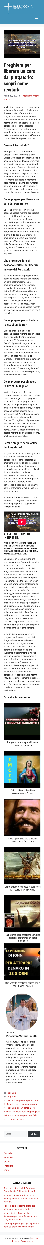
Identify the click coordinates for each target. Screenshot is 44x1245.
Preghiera (11, 1093)
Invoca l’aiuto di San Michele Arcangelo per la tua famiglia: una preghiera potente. (20, 1216)
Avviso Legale (27, 1241)
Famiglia (8, 1153)
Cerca (34, 1134)
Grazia (7, 1161)
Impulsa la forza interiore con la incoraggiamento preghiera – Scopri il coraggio (22, 1198)
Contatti (34, 1238)
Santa (6, 1170)
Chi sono (15, 1241)
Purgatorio (12, 1096)
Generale (8, 1157)
